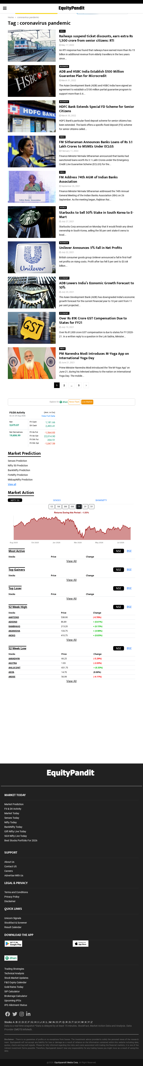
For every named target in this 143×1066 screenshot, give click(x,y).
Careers (8, 871)
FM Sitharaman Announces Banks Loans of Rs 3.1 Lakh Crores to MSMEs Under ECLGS (95, 144)
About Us (9, 861)
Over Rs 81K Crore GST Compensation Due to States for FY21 (93, 320)
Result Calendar (12, 927)
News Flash (74, 402)
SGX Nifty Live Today (15, 836)
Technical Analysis (14, 973)
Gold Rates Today (13, 987)
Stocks (8, 1022)
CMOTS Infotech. (23, 1029)
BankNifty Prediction (19, 470)
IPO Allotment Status (15, 1005)
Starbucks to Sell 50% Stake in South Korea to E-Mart (96, 215)
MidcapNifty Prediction (20, 479)
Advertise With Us (13, 875)
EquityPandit (71, 8)
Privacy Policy (11, 896)
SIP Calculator (12, 991)
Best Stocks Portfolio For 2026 (20, 840)
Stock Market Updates (16, 977)
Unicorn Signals (12, 918)
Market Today (11, 813)
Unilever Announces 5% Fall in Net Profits (90, 248)
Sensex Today (11, 817)
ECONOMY (64, 278)
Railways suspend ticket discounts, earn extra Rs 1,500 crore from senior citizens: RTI (96, 38)
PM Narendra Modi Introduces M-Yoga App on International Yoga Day (94, 356)
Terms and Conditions (16, 892)
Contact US (10, 866)
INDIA (62, 31)
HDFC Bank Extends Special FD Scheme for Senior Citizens (96, 109)
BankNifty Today (13, 826)
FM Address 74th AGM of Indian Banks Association (88, 179)
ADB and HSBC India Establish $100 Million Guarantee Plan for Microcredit (91, 74)
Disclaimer (10, 901)
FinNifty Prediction (18, 475)
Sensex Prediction (17, 460)
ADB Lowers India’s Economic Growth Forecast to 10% (96, 285)
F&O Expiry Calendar (15, 982)
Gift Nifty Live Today (15, 831)
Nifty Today (10, 822)
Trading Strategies (14, 968)
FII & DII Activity (12, 808)
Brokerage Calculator (15, 996)
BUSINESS (64, 66)
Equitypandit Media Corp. (66, 1062)
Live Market (87, 402)
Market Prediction (14, 804)
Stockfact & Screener (15, 922)
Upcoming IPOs (12, 1000)
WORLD (63, 207)
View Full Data (48, 416)
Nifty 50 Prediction (18, 465)
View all (12, 484)
